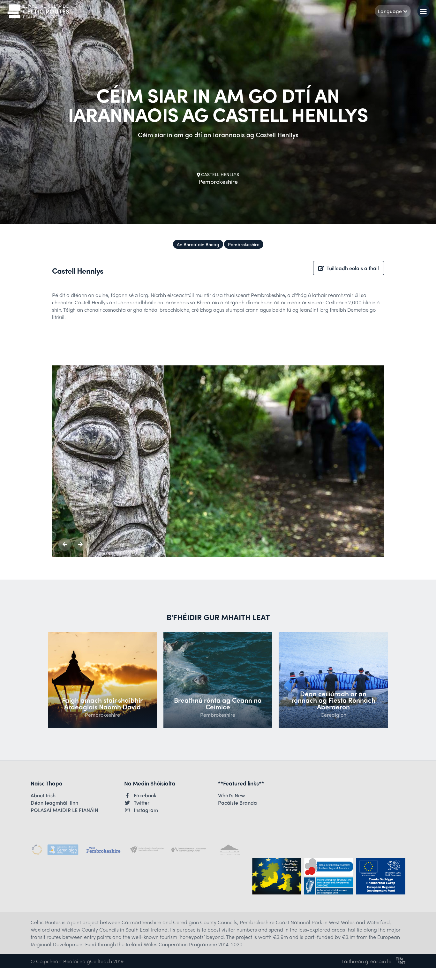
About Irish (43, 795)
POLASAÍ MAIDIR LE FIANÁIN (64, 810)
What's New (231, 795)
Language (390, 11)
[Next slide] (80, 544)
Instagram (146, 810)
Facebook (145, 795)
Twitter (141, 803)
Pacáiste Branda (237, 803)
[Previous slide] (64, 544)
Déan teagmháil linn (54, 803)
